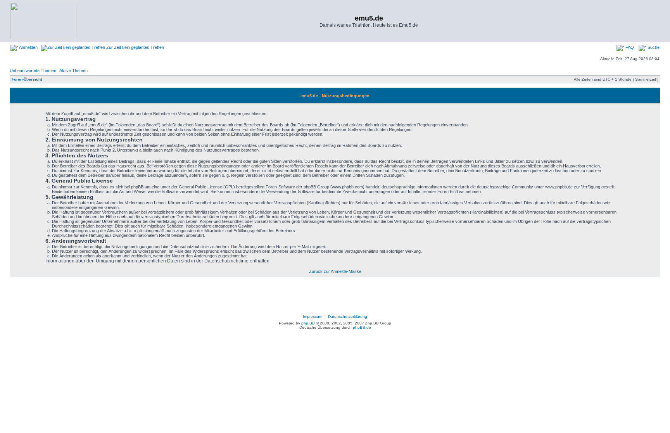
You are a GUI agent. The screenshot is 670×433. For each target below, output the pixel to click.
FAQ (629, 47)
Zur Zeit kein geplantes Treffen (134, 47)
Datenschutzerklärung (347, 316)
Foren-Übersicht (27, 79)
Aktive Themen (73, 70)
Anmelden (28, 47)
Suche (653, 47)
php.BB (308, 323)
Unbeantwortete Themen (33, 70)
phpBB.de (362, 327)
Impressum (312, 316)
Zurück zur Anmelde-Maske (335, 271)
